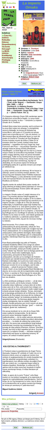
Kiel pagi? (6, 49)
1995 (32, 59)
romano (30, 53)
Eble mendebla (35, 55)
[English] (7, 7)
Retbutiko (6, 40)
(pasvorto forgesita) (9, 411)
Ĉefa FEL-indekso (7, 37)
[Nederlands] (3, 7)
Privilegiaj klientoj (6, 61)
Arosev (40, 393)
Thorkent (35, 49)
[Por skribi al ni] (15, 29)
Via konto (6, 47)
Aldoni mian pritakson (30, 78)
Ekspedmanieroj (9, 44)
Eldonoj (5, 42)
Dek (37, 51)
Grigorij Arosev (32, 73)
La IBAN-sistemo (5, 52)
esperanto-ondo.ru (36, 96)
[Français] (10, 7)
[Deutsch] (13, 7)
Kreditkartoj (7, 55)
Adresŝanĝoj (7, 58)
